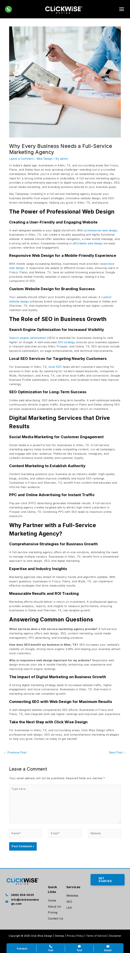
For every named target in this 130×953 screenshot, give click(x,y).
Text (79, 950)
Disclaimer (115, 935)
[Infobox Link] (22, 895)
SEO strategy (66, 342)
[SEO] (69, 902)
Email (107, 950)
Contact (22, 948)
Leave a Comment (21, 158)
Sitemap (59, 935)
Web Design (45, 158)
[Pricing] (52, 912)
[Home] (52, 900)
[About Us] (54, 906)
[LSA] (69, 908)
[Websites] (72, 896)
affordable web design (88, 243)
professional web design (100, 230)
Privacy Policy (75, 935)
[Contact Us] (55, 918)
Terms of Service (96, 935)
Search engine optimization (27, 338)
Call (50, 950)
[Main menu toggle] (122, 9)
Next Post (117, 752)
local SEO (55, 366)
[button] (108, 879)
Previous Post (15, 752)
